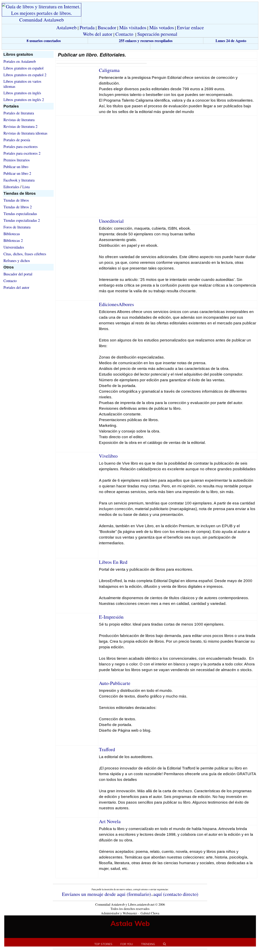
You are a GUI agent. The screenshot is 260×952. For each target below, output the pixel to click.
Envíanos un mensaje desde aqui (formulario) (106, 894)
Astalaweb (66, 27)
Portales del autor (16, 287)
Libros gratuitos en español (23, 68)
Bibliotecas (11, 233)
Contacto (124, 34)
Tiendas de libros (16, 200)
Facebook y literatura (19, 180)
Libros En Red (113, 562)
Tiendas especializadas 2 (21, 220)
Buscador (107, 27)
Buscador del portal (17, 273)
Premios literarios (16, 159)
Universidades (13, 247)
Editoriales (11, 186)
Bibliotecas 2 (13, 240)
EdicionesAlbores (116, 304)
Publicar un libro (15, 166)
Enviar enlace (190, 27)
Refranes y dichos (16, 260)
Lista (26, 186)
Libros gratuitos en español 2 (24, 74)
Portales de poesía (16, 139)
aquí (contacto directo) (175, 894)
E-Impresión (111, 617)
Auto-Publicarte (114, 683)
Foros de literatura (16, 226)
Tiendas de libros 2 (17, 206)
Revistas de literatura (19, 119)
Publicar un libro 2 (17, 173)
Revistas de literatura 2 (20, 126)
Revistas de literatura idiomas (25, 133)
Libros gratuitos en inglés (22, 92)
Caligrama (109, 70)
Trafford (107, 749)
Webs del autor (97, 34)
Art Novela (110, 821)
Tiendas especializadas (20, 213)
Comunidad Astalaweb (41, 19)
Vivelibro (108, 456)
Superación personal (157, 34)
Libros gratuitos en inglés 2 (23, 99)
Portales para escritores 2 (21, 153)
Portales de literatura (18, 112)
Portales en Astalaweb (19, 61)
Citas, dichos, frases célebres (24, 253)
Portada (87, 27)
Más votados (161, 27)
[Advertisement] (76, 46)
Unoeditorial (111, 221)
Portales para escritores (20, 146)
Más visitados (132, 27)
